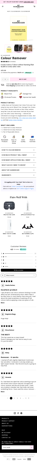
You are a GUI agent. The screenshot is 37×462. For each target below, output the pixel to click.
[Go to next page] (29, 398)
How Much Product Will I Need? (14, 155)
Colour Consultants (17, 186)
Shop (8, 11)
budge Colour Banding (15, 120)
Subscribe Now (29, 2)
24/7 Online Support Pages (25, 188)
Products (5, 418)
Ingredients (6, 175)
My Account (6, 432)
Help (3, 430)
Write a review (18, 270)
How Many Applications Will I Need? (16, 160)
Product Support (8, 421)
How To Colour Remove (11, 150)
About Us (5, 423)
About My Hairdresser (10, 170)
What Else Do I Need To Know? (14, 165)
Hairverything (7, 426)
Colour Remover (15, 11)
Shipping (5, 435)
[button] (5, 61)
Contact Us (6, 437)
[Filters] (2, 275)
